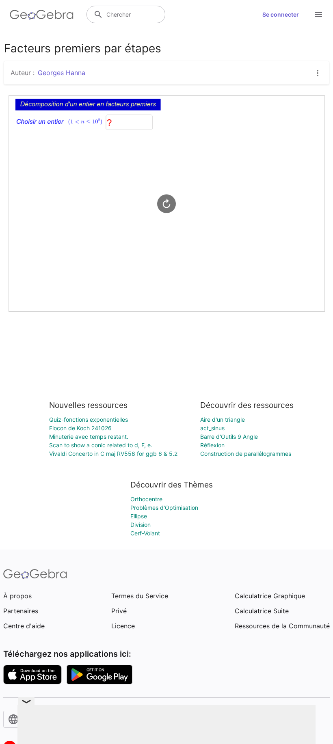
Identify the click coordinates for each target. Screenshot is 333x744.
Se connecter (280, 14)
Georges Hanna (61, 73)
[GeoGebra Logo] (42, 14)
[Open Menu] (318, 14)
